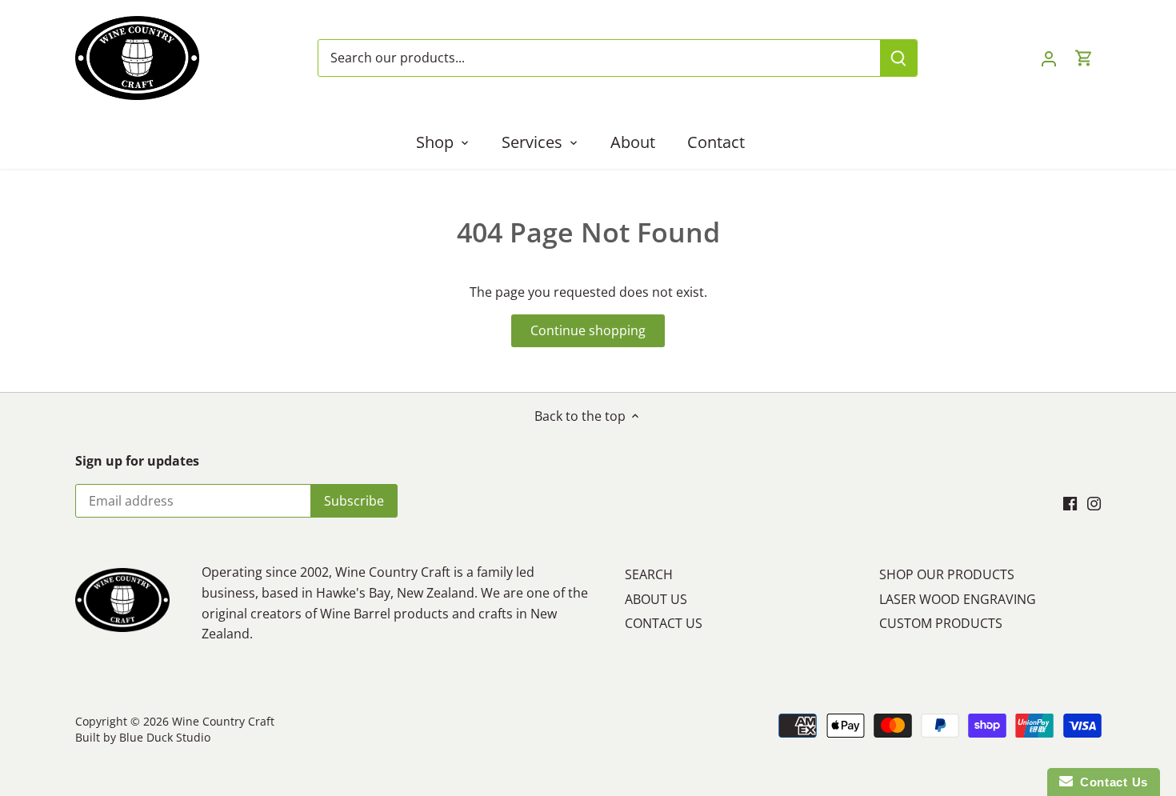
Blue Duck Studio (164, 737)
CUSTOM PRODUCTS (940, 623)
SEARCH (649, 574)
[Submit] (897, 58)
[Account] (1048, 58)
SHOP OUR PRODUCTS (946, 574)
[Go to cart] (1084, 58)
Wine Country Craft (223, 721)
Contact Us (1110, 782)
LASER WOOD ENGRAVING (957, 599)
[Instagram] (1094, 502)
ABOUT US (656, 599)
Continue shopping (588, 330)
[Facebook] (1070, 502)
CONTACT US (663, 623)
